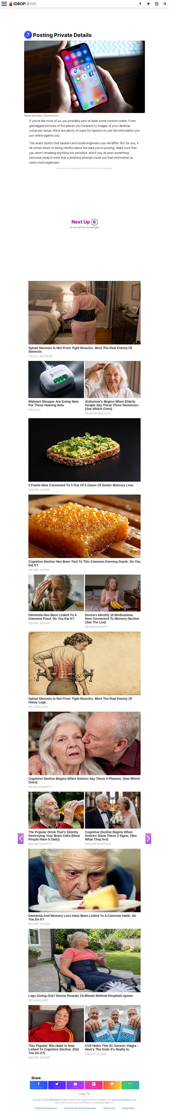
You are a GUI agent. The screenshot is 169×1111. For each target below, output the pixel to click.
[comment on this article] (112, 1085)
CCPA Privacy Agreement (46, 1108)
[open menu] (4, 3)
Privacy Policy (128, 1108)
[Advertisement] (84, 19)
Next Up (83, 222)
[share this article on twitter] (57, 1085)
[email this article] (75, 1085)
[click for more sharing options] (130, 1085)
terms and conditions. (121, 1100)
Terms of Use (109, 1108)
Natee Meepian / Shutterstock (41, 115)
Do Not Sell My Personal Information (80, 1108)
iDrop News (54, 1100)
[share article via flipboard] (93, 1085)
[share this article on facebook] (39, 1085)
